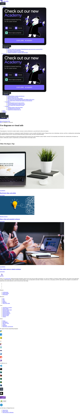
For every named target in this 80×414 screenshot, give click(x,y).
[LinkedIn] (3, 286)
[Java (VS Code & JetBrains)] (40, 341)
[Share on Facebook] (1, 128)
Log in (2, 3)
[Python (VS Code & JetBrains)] (40, 331)
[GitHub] (3, 283)
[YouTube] (3, 284)
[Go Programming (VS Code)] (40, 347)
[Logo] (2, 276)
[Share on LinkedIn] (2, 128)
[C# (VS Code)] (40, 360)
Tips (1, 122)
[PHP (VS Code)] (40, 351)
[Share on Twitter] (3, 128)
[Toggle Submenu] (8, 48)
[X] (3, 287)
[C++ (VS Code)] (40, 354)
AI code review (7, 278)
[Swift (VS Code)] (40, 357)
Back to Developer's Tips (5, 121)
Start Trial (6, 47)
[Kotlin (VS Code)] (40, 344)
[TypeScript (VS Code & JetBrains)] (40, 335)
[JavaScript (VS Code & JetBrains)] (40, 338)
